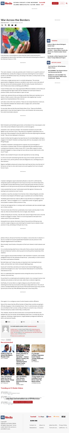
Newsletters (33, 427)
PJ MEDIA (8, 339)
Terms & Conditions (53, 427)
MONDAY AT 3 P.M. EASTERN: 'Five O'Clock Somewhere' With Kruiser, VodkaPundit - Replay (57, 76)
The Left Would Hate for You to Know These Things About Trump (7, 379)
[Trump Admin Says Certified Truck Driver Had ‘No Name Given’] (38, 371)
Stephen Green (19, 384)
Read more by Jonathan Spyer (18, 335)
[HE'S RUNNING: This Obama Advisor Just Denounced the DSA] (23, 371)
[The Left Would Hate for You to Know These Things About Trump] (7, 371)
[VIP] (42, 5)
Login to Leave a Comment (23, 402)
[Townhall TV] (42, 2)
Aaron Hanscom (20, 364)
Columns (16, 4)
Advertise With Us (53, 425)
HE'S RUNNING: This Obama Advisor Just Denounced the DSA (21, 380)
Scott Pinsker (4, 358)
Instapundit (34, 2)
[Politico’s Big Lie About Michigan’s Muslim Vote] (7, 348)
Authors (16, 2)
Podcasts (22, 2)
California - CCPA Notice (63, 427)
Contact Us (33, 425)
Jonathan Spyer (5, 22)
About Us (42, 425)
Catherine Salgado (36, 383)
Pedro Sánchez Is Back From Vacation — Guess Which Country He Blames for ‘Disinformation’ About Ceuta (22, 358)
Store (28, 2)
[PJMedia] (6, 3)
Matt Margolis (35, 361)
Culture (32, 4)
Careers (41, 427)
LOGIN (62, 3)
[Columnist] (6, 328)
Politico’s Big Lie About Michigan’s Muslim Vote (6, 355)
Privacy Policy (63, 425)
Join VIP (55, 3)
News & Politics (25, 4)
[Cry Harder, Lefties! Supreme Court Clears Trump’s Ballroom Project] (38, 348)
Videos (38, 4)
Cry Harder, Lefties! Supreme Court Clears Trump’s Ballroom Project (38, 357)
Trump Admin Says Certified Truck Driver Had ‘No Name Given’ (38, 379)
